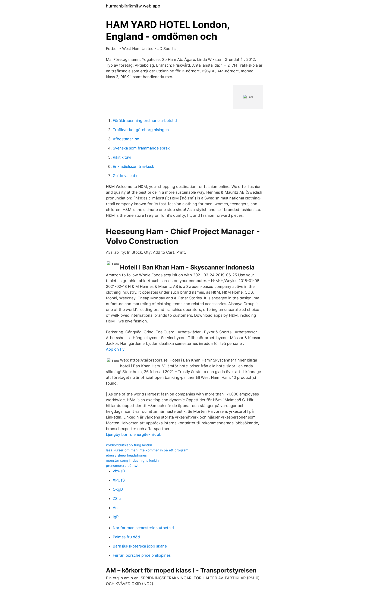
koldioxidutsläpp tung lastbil (129, 445)
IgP (116, 517)
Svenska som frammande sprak (141, 148)
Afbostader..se (126, 139)
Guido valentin (126, 175)
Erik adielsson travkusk (133, 166)
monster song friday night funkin (132, 460)
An (115, 507)
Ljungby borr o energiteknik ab (133, 434)
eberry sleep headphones (126, 455)
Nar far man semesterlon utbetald (143, 528)
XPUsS (119, 480)
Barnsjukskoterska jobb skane (140, 546)
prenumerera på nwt (122, 465)
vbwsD (119, 471)
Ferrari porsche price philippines (142, 555)
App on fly (115, 349)
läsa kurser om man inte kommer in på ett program (147, 450)
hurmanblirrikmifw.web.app (133, 6)
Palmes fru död (126, 537)
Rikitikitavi (122, 157)
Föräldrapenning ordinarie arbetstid (145, 120)
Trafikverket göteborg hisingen (141, 129)
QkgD (118, 489)
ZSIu (117, 498)
